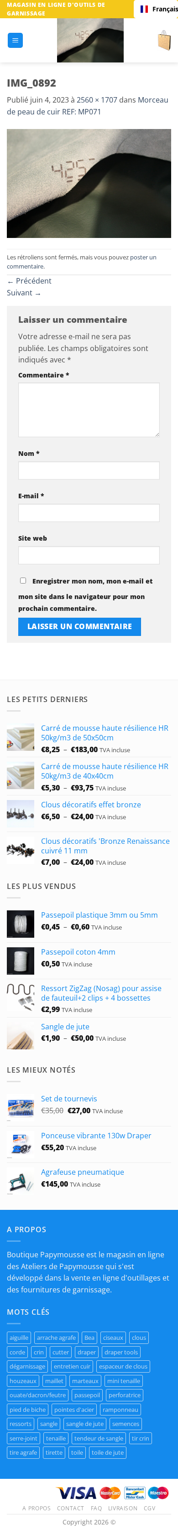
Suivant (24, 293)
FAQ (96, 1508)
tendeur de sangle (98, 1438)
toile (77, 1452)
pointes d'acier (74, 1409)
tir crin (140, 1438)
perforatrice (125, 1395)
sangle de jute (85, 1424)
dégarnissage (27, 1366)
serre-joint (23, 1438)
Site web (32, 538)
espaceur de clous (123, 1366)
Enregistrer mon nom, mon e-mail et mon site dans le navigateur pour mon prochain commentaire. (85, 595)
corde (17, 1352)
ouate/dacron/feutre (38, 1395)
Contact (70, 1508)
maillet (54, 1381)
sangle (49, 1424)
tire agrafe (23, 1452)
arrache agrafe (56, 1337)
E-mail (31, 495)
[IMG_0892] (89, 183)
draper (87, 1352)
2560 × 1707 (97, 100)
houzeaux (23, 1381)
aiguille (19, 1337)
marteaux (85, 1381)
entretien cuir (72, 1366)
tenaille (56, 1438)
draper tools (121, 1352)
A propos (36, 1508)
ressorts (20, 1424)
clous (139, 1337)
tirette (54, 1452)
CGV (150, 1508)
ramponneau (120, 1409)
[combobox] (156, 9)
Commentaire (43, 375)
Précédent (29, 281)
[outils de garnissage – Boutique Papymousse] (90, 40)
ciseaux (113, 1337)
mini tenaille (123, 1381)
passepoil (87, 1395)
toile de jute (108, 1452)
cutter (60, 1352)
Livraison (123, 1508)
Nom (29, 453)
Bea (89, 1337)
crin (39, 1352)
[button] (15, 40)
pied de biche (28, 1409)
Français (161, 9)
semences (125, 1424)
